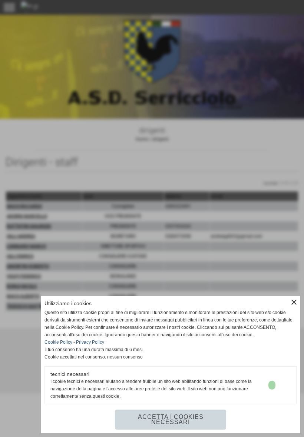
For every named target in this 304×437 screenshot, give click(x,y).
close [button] (294, 302)
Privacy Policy (90, 342)
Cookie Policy (58, 342)
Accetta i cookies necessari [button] (171, 419)
